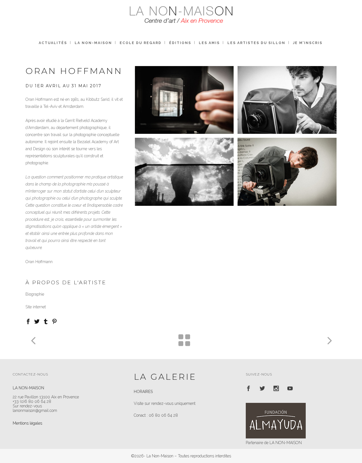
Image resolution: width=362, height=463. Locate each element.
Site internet (35, 307)
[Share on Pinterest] (54, 321)
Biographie (34, 294)
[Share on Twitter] (37, 321)
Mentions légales (27, 423)
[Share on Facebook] (28, 321)
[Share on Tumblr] (45, 321)
